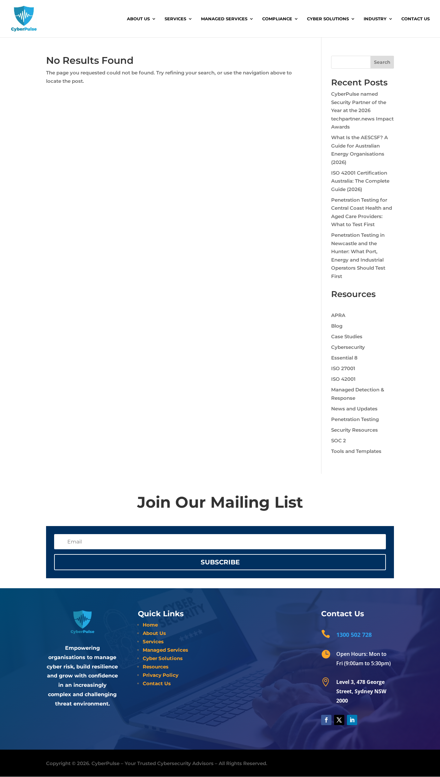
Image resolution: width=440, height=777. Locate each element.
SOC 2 (338, 440)
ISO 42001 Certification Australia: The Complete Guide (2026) (360, 181)
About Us (138, 18)
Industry (375, 18)
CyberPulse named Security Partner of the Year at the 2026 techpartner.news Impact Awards (362, 110)
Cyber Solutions (328, 18)
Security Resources (354, 430)
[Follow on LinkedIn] (352, 720)
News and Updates (354, 409)
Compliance (277, 18)
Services (175, 18)
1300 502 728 (354, 634)
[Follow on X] (339, 720)
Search (382, 62)
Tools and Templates (356, 451)
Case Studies (346, 336)
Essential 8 (344, 358)
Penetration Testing (355, 419)
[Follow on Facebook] (326, 720)
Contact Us (415, 18)
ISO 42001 (343, 379)
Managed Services (224, 18)
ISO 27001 (343, 368)
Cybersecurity (348, 347)
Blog (336, 326)
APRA (338, 315)
